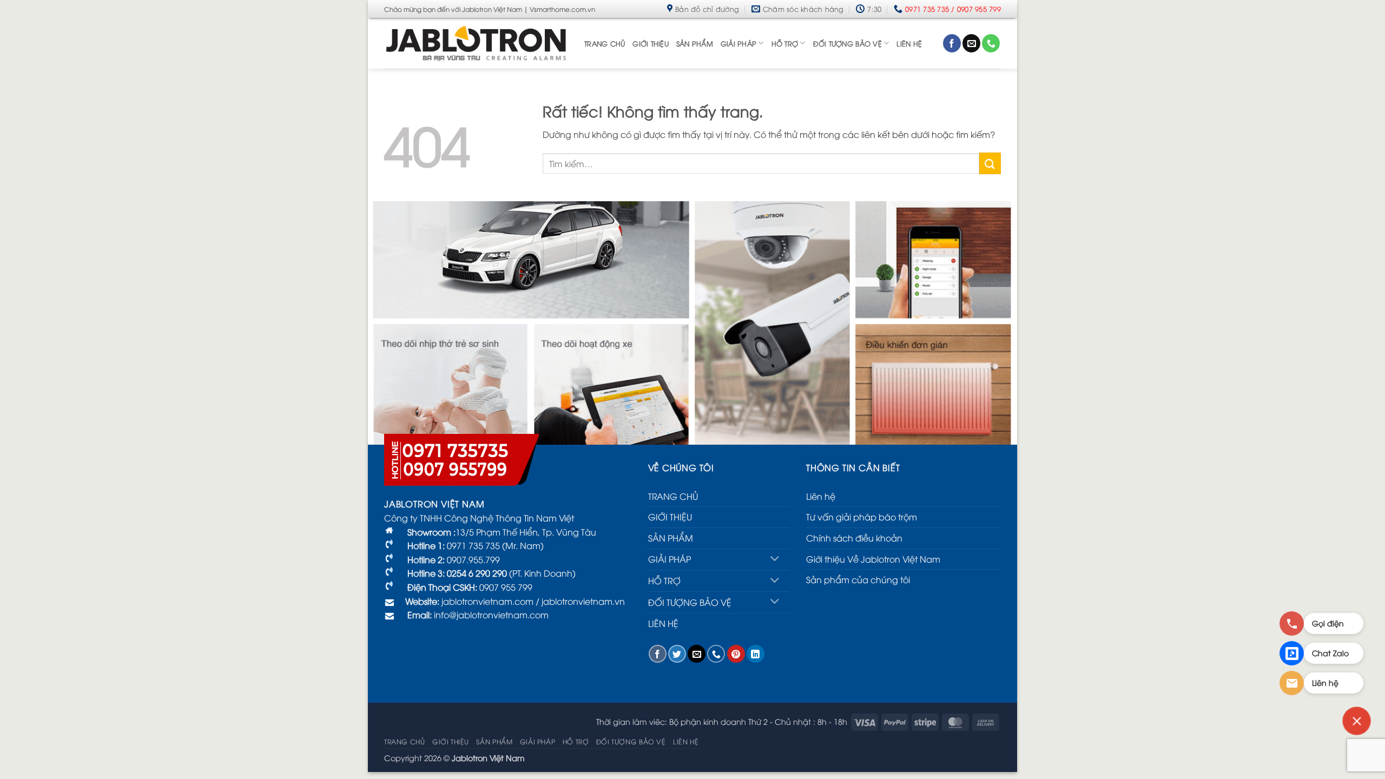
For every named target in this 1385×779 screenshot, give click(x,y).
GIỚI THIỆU (650, 43)
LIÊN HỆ (909, 43)
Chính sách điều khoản (854, 538)
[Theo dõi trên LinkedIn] (755, 654)
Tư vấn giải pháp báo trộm (861, 517)
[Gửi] (990, 163)
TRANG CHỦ (604, 43)
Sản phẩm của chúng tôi (858, 579)
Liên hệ (820, 496)
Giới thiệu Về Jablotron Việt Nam (873, 559)
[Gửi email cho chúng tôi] (971, 43)
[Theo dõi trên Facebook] (952, 43)
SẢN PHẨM (694, 43)
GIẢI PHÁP (738, 43)
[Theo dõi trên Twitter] (677, 654)
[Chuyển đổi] (775, 559)
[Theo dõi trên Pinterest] (736, 654)
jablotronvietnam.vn (583, 601)
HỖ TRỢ (785, 43)
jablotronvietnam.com (486, 601)
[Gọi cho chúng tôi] (991, 43)
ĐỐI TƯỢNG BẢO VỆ (847, 43)
